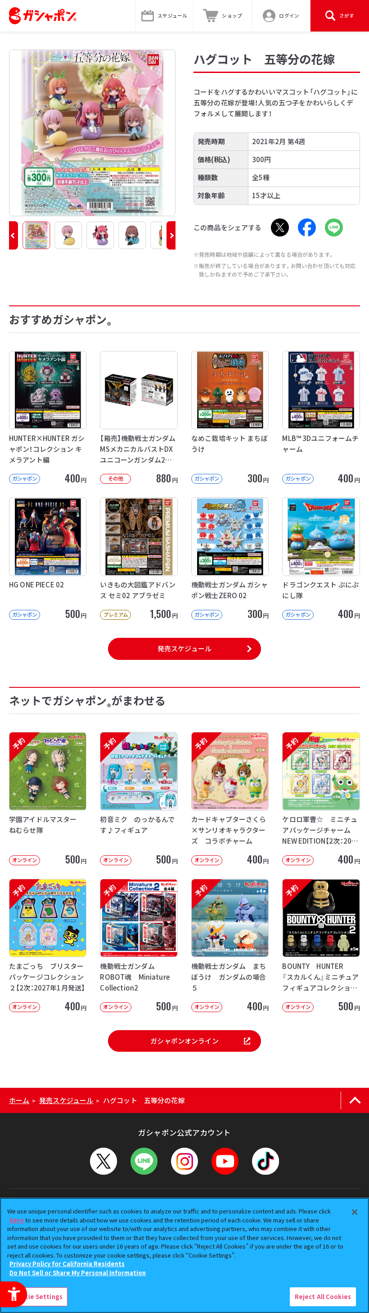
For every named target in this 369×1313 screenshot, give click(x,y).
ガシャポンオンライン (184, 1040)
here (16, 1220)
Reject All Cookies (323, 1296)
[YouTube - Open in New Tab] (225, 1161)
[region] (184, 1255)
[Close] (354, 1212)
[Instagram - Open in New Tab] (184, 1161)
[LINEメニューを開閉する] (144, 1161)
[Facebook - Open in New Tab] (307, 227)
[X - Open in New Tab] (280, 227)
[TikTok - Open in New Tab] (265, 1161)
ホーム (19, 1100)
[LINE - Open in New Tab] (334, 227)
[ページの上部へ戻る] (355, 1100)
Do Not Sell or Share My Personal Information (77, 1272)
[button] (13, 235)
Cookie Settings (37, 1296)
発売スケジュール (185, 648)
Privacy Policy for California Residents (67, 1263)
